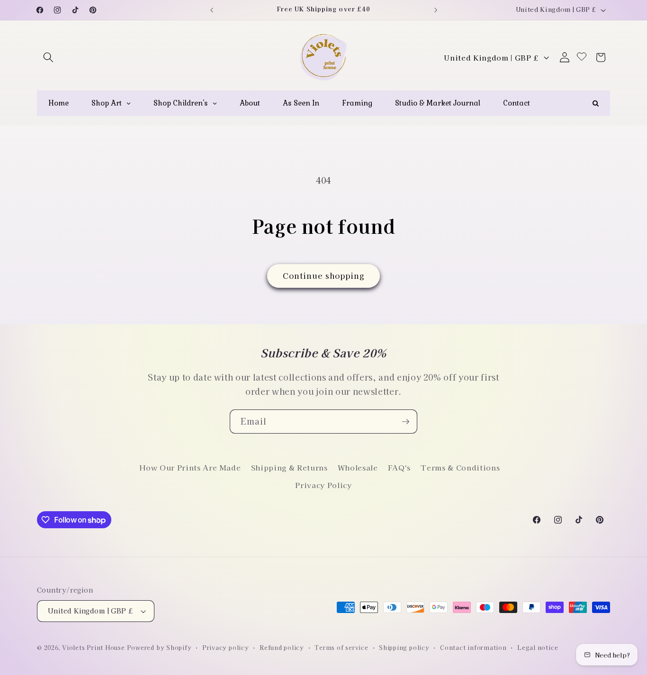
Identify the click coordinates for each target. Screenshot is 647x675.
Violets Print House (93, 647)
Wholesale (358, 467)
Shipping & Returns (289, 467)
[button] (48, 57)
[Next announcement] (435, 10)
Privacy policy (225, 647)
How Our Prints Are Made (190, 467)
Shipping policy (404, 647)
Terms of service (341, 647)
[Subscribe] (405, 421)
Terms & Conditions (460, 467)
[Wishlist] (581, 57)
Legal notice (537, 647)
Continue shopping (324, 275)
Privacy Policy (323, 485)
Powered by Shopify (159, 647)
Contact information (473, 647)
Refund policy (282, 647)
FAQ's (399, 467)
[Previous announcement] (211, 10)
